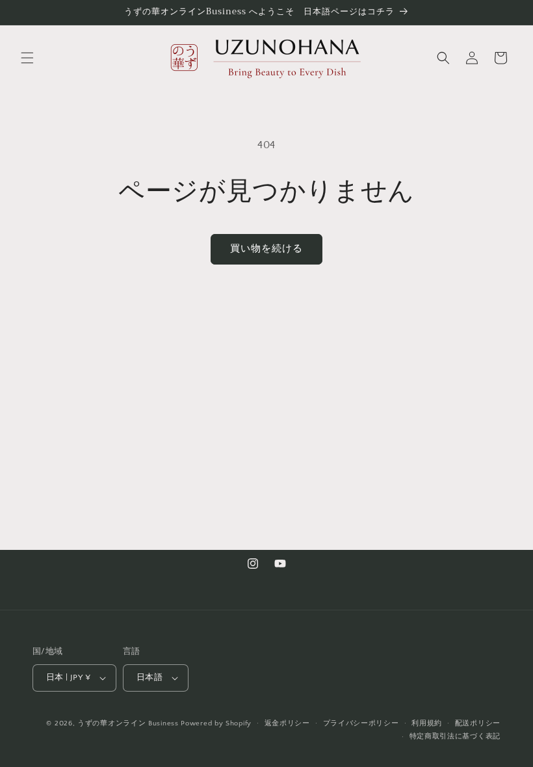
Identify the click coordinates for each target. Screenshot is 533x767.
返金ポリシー (287, 723)
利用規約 (426, 723)
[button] (27, 58)
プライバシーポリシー (361, 723)
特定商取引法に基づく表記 (455, 736)
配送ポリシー (477, 723)
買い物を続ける (266, 248)
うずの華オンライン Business (128, 723)
